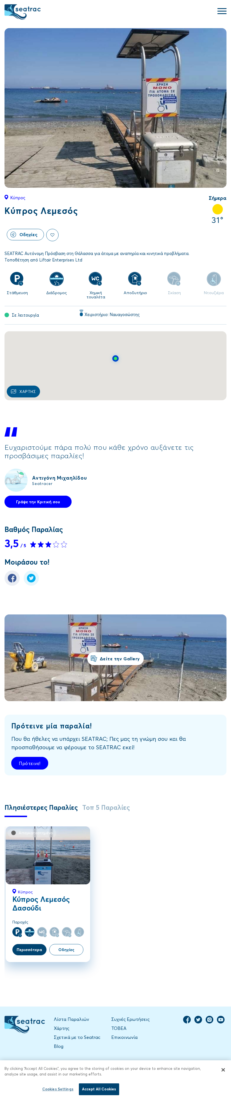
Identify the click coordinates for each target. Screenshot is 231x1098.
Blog (58, 1046)
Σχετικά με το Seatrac (77, 1037)
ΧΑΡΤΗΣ (27, 391)
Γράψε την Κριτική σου (38, 501)
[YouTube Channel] (221, 1022)
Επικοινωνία (124, 1037)
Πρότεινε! (30, 763)
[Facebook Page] (187, 1022)
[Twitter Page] (198, 1022)
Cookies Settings (58, 1089)
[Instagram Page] (210, 1022)
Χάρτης (61, 1028)
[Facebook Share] (12, 584)
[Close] (223, 1069)
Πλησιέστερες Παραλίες (41, 807)
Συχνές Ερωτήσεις (130, 1019)
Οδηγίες (28, 234)
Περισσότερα (29, 949)
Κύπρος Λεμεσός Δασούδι (41, 903)
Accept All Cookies (99, 1089)
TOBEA (118, 1028)
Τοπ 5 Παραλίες (106, 807)
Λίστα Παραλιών (71, 1019)
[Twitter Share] (31, 584)
